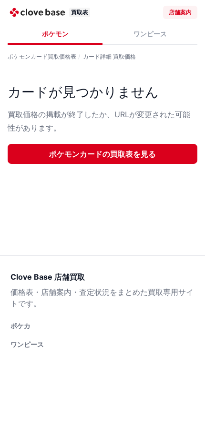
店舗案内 (180, 12)
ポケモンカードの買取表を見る (102, 154)
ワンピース (150, 34)
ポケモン (55, 34)
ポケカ (20, 326)
